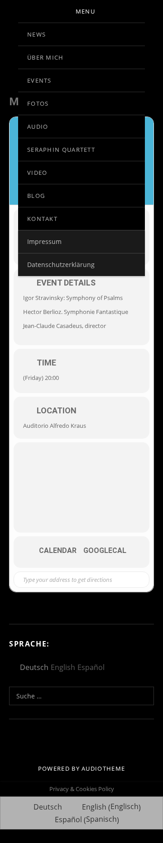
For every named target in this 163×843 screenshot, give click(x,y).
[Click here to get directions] (136, 579)
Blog (36, 196)
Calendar (58, 551)
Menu (85, 11)
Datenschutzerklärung (61, 264)
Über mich (45, 57)
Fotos (38, 103)
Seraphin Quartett (61, 149)
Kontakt (42, 219)
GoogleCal (104, 551)
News (36, 34)
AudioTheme (103, 768)
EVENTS (39, 80)
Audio (37, 126)
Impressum (44, 241)
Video (37, 173)
